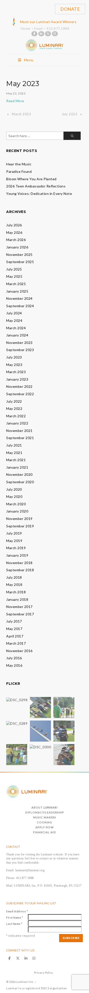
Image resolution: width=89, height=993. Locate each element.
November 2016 (19, 651)
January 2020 (17, 511)
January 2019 (17, 555)
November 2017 (19, 606)
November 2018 (19, 563)
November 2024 (19, 298)
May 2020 (14, 496)
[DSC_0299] (40, 731)
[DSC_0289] (16, 723)
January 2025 (17, 291)
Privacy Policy (43, 972)
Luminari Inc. (25, 981)
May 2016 (14, 665)
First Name (14, 917)
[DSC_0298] (16, 699)
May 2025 (14, 276)
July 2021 (14, 445)
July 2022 (14, 401)
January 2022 (17, 423)
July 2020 (14, 489)
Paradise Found (19, 171)
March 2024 (16, 328)
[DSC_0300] (40, 746)
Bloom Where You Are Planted (31, 179)
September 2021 (20, 438)
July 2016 (14, 658)
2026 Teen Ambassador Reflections (36, 186)
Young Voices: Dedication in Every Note (39, 193)
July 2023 (69, 114)
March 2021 (16, 460)
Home (25, 28)
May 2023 (14, 364)
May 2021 (14, 453)
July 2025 (14, 269)
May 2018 (14, 584)
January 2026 (17, 247)
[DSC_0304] (63, 731)
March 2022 (16, 416)
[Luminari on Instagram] (55, 33)
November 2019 (19, 518)
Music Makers (44, 817)
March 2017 (16, 643)
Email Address (17, 911)
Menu (28, 60)
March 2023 (21, 114)
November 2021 (19, 430)
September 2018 (20, 570)
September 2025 (20, 262)
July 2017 (14, 621)
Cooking (44, 822)
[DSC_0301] (16, 754)
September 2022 (20, 394)
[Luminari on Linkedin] (41, 33)
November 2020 (19, 474)
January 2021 (17, 467)
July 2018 (14, 577)
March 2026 (16, 240)
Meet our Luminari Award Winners (48, 22)
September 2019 (20, 526)
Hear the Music (18, 164)
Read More (15, 101)
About (44, 807)
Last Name (14, 923)
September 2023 (20, 350)
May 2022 (14, 408)
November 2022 (19, 386)
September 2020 (20, 482)
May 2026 (14, 232)
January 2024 (17, 335)
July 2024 (14, 313)
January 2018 (17, 599)
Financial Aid (44, 832)
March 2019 (16, 548)
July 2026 (14, 225)
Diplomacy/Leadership (44, 812)
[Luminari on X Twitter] (48, 33)
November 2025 (19, 254)
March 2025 (16, 284)
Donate (70, 9)
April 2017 (14, 636)
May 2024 (14, 320)
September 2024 (20, 306)
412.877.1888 (57, 28)
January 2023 (17, 379)
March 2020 (16, 504)
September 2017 (20, 614)
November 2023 (19, 342)
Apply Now (44, 827)
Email (38, 28)
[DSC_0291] (40, 707)
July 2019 (14, 533)
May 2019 (14, 541)
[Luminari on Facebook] (34, 33)
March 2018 (16, 592)
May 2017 (14, 629)
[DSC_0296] (63, 707)
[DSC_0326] (63, 754)
